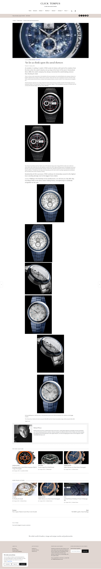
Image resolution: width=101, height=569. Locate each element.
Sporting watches (16, 465)
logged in (20, 525)
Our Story (14, 548)
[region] (15, 560)
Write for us (34, 551)
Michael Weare (37, 428)
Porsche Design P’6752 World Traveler (46, 467)
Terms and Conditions (17, 551)
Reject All (15, 564)
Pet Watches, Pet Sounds (17, 499)
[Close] (27, 554)
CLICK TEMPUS (50, 3)
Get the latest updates (75, 548)
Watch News (37, 59)
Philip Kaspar (49, 469)
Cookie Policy (9, 561)
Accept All (23, 564)
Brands (53, 10)
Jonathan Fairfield (24, 470)
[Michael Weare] (23, 433)
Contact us (34, 548)
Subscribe (85, 551)
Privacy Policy (15, 550)
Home (30, 10)
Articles (40, 10)
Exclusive (35, 10)
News (65, 10)
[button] (41, 10)
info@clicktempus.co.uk (58, 559)
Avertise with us (35, 550)
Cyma (71, 415)
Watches (47, 10)
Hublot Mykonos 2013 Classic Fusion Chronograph (75, 467)
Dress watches (32, 59)
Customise (8, 564)
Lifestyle (60, 10)
